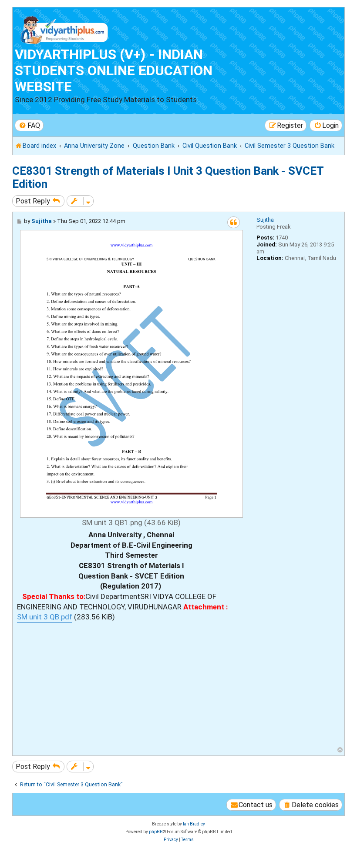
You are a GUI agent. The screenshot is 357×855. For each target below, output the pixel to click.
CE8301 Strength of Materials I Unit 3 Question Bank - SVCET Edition (167, 177)
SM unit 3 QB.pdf (44, 616)
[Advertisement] (131, 684)
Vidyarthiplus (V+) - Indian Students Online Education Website (113, 71)
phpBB (156, 831)
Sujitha (265, 219)
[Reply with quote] (233, 222)
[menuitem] (29, 125)
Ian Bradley (194, 824)
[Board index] (65, 28)
